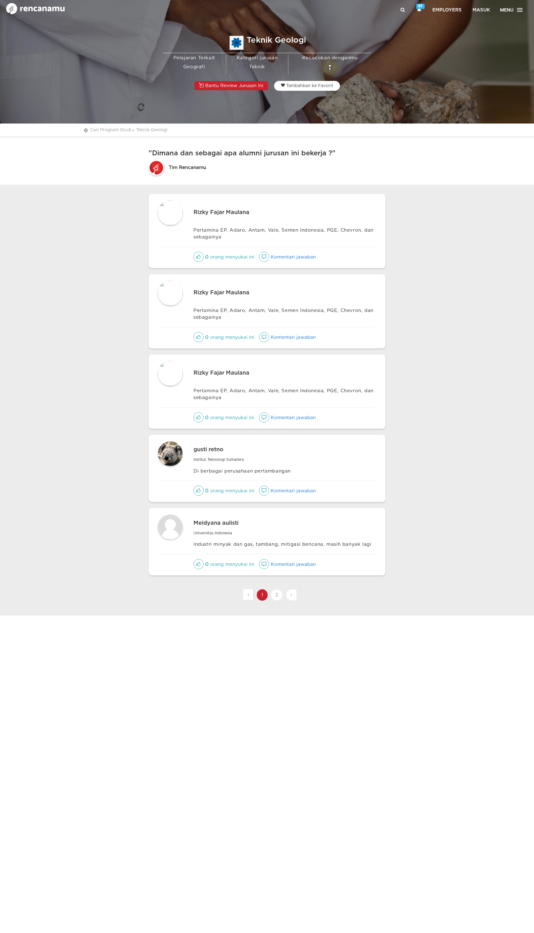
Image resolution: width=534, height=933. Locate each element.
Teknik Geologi (151, 130)
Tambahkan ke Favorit (309, 86)
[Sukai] (198, 257)
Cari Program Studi (110, 130)
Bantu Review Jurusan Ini (233, 85)
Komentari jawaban (292, 257)
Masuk (481, 10)
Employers (447, 10)
